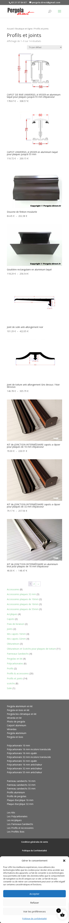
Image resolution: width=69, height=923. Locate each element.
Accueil (10, 28)
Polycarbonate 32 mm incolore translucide (29, 757)
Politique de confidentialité (34, 918)
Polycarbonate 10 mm (18, 745)
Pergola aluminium (16, 733)
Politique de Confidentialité (34, 850)
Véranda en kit (14, 717)
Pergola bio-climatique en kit (21, 713)
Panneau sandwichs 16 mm (21, 781)
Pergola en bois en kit (18, 710)
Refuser (34, 902)
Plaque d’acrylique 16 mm (20, 800)
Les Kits (11, 812)
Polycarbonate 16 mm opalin (22, 753)
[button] (64, 860)
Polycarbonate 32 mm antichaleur (24, 768)
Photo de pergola (16, 721)
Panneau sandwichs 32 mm (21, 784)
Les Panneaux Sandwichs (20, 824)
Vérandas (12, 729)
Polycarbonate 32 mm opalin (22, 760)
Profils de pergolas (16, 796)
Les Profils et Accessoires (20, 827)
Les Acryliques (14, 820)
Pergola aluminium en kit (20, 706)
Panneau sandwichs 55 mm (21, 788)
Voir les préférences (34, 911)
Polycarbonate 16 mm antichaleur (24, 764)
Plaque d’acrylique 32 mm (20, 803)
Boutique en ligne (23, 28)
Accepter (34, 893)
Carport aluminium (16, 725)
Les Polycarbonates (17, 816)
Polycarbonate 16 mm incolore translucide (29, 749)
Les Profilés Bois (15, 831)
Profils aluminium (16, 792)
